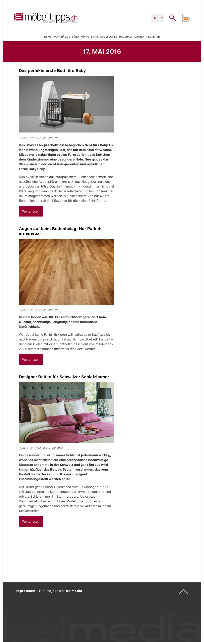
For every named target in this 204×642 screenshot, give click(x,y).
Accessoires (108, 36)
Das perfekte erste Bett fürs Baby (52, 70)
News (47, 36)
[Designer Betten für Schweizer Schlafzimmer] (66, 412)
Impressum (25, 591)
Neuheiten (153, 36)
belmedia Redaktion (47, 137)
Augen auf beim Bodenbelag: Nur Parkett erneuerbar (60, 231)
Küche (85, 36)
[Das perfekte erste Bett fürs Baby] (66, 104)
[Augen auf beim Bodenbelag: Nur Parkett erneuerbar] (66, 272)
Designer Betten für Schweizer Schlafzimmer (64, 376)
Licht (94, 36)
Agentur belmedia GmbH (49, 448)
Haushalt (125, 36)
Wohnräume (61, 36)
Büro (75, 36)
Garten (139, 36)
